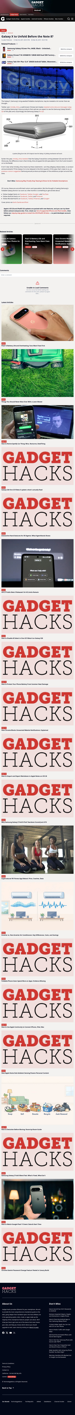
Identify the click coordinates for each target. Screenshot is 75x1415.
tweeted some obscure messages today (57, 107)
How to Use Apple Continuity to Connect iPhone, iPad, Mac (22, 1027)
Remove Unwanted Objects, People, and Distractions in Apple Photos (60, 1315)
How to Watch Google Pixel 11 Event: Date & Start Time (21, 1224)
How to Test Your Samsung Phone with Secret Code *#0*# (61, 1341)
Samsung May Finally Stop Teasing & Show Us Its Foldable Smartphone (42, 181)
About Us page (34, 1327)
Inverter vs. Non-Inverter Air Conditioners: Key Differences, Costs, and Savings (29, 935)
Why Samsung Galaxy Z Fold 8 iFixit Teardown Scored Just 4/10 (24, 822)
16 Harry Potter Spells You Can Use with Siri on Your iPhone (59, 1325)
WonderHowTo (5, 14)
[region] (37, 135)
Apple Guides (25, 19)
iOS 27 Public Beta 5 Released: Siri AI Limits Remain (20, 592)
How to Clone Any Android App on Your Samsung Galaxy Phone (59, 1320)
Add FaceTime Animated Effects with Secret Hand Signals (60, 1335)
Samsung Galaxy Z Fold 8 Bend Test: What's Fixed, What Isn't (23, 1175)
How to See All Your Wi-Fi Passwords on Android (60, 1310)
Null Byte (30, 14)
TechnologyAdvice (16, 1401)
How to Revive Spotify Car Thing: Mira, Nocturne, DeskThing (23, 444)
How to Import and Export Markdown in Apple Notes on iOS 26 (24, 776)
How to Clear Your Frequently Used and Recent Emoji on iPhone (59, 1346)
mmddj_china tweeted (20, 159)
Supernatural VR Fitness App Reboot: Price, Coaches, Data (22, 879)
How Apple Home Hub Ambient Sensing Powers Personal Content (25, 1073)
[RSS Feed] (14, 1333)
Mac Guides (59, 19)
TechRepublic (29, 1401)
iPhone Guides (49, 19)
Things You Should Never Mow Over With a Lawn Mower (21, 402)
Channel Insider (59, 1401)
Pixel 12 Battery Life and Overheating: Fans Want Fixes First (23, 346)
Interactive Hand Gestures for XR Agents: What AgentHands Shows (25, 536)
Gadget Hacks (14, 14)
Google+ (36, 194)
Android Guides (37, 19)
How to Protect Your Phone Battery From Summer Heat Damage (24, 684)
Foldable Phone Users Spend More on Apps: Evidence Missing (23, 981)
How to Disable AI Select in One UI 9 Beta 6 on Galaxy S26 (22, 638)
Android (37, 10)
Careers (8, 1377)
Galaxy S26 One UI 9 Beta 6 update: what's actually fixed (21, 490)
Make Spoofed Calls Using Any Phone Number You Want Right (60, 1351)
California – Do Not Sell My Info (11, 1373)
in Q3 (42, 111)
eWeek (39, 1401)
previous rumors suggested (11, 171)
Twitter (29, 194)
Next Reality (23, 14)
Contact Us (5, 1370)
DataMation (47, 1401)
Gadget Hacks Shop (12, 19)
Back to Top (7, 1388)
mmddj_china (15, 107)
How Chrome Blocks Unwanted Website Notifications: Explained (24, 730)
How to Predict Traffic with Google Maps (59, 1330)
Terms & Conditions (8, 1363)
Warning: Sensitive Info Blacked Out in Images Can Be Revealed (60, 1356)
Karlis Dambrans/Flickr (20, 202)
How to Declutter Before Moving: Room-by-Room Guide (21, 1129)
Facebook (23, 194)
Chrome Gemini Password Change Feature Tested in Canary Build (25, 1270)
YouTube (45, 194)
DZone (69, 1401)
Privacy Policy (6, 1367)
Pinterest (39, 196)
